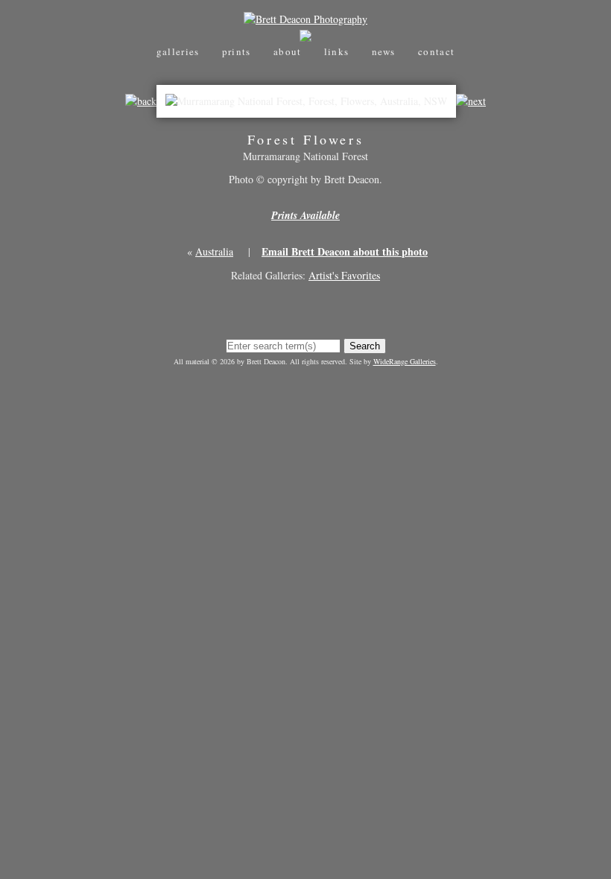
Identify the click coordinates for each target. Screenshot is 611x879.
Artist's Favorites (344, 275)
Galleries (178, 51)
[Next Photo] (471, 101)
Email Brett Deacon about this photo (345, 251)
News (384, 51)
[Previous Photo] (140, 101)
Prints (236, 51)
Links (336, 51)
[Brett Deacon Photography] (305, 19)
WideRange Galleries (404, 361)
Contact (436, 51)
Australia (214, 251)
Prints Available (305, 215)
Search (364, 346)
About (287, 51)
